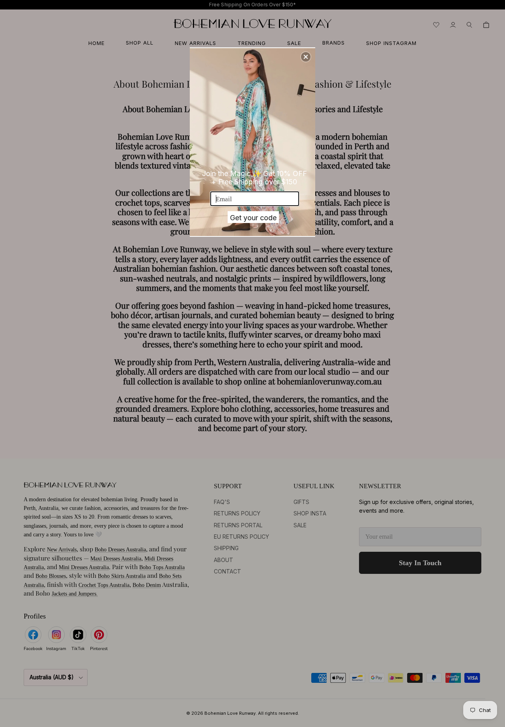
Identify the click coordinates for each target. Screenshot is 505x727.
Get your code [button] (253, 218)
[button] (305, 57)
